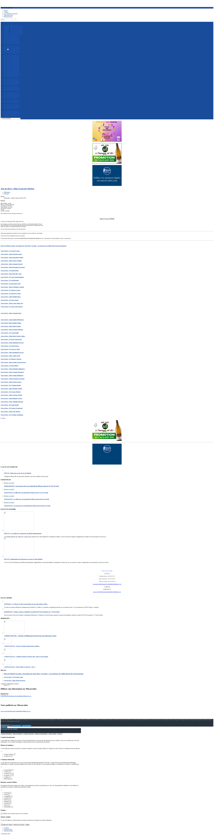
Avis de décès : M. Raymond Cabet (10, 283)
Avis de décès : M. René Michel (9, 365)
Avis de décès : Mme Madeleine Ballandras (13, 369)
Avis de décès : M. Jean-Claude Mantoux (12, 277)
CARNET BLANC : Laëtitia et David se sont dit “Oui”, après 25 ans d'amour (26, 656)
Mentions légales (8, 830)
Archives (6, 827)
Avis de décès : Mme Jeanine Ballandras (12, 375)
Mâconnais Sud (8, 16)
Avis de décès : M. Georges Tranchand (11, 408)
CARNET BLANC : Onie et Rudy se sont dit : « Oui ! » (20, 667)
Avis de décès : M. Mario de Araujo (11, 293)
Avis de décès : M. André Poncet (10, 346)
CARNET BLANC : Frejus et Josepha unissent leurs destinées (21, 646)
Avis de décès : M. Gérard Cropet (10, 251)
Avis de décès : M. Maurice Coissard (11, 359)
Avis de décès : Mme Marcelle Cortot (11, 274)
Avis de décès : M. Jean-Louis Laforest (11, 306)
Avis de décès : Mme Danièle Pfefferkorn (12, 319)
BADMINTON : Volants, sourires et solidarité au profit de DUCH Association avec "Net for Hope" (32, 612)
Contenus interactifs (29, 734)
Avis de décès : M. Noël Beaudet (10, 280)
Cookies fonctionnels (6, 734)
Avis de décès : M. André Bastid (10, 405)
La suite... (3, 418)
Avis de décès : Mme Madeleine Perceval (12, 342)
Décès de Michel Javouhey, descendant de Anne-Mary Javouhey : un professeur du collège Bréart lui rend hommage (33, 246)
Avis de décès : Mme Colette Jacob (10, 356)
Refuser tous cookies (19, 824)
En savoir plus (24, 721)
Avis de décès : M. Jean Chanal (9, 300)
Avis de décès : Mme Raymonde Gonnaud (12, 378)
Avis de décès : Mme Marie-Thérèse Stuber (13, 336)
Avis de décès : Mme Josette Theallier (11, 260)
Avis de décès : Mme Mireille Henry (11, 297)
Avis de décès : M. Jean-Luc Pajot (10, 349)
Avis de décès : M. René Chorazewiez (11, 339)
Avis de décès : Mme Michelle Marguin (12, 401)
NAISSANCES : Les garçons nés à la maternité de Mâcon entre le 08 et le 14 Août (27, 505)
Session (60, 734)
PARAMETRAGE (5, 725)
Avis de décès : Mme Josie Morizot (10, 411)
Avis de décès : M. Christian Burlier (11, 385)
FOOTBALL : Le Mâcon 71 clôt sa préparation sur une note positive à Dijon (25, 604)
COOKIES (4, 727)
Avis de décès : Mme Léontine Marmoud (12, 372)
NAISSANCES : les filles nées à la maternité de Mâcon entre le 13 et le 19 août (26, 492)
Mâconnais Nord (8, 15)
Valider (27, 824)
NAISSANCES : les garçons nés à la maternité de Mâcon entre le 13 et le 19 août (31, 486)
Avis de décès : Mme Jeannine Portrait (11, 264)
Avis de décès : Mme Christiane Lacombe (12, 287)
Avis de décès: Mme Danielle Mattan (11, 323)
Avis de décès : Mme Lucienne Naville (11, 395)
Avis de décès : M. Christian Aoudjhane (12, 415)
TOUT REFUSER (26, 725)
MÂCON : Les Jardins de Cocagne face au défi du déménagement (22, 533)
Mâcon (6, 10)
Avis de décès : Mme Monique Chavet (11, 398)
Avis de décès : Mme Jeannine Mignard (12, 329)
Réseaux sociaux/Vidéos (41, 734)
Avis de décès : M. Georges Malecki (11, 392)
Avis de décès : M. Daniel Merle (9, 270)
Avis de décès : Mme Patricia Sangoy (11, 382)
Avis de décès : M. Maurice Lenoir (10, 290)
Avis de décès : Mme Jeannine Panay (11, 313)
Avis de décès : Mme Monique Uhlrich (11, 388)
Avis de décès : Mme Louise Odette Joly (12, 303)
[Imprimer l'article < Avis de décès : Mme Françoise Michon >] (7, 192)
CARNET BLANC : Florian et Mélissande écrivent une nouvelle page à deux (30, 636)
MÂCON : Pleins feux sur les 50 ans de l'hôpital (17, 473)
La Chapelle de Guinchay (11, 13)
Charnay (6, 12)
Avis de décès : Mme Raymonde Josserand (13, 267)
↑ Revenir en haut (5, 833)
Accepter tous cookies (6, 824)
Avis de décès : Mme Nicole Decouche (11, 254)
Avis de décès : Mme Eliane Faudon (11, 326)
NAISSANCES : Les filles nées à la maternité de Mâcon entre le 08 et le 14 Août (26, 499)
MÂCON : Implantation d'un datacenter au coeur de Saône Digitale (23, 559)
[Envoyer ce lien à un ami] (6, 193)
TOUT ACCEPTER (15, 725)
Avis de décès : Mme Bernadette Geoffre (12, 257)
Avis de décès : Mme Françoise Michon (17, 189)
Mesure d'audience (17, 734)
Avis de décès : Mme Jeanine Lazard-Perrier (13, 362)
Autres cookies (52, 734)
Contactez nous (8, 829)
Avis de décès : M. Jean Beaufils (10, 333)
